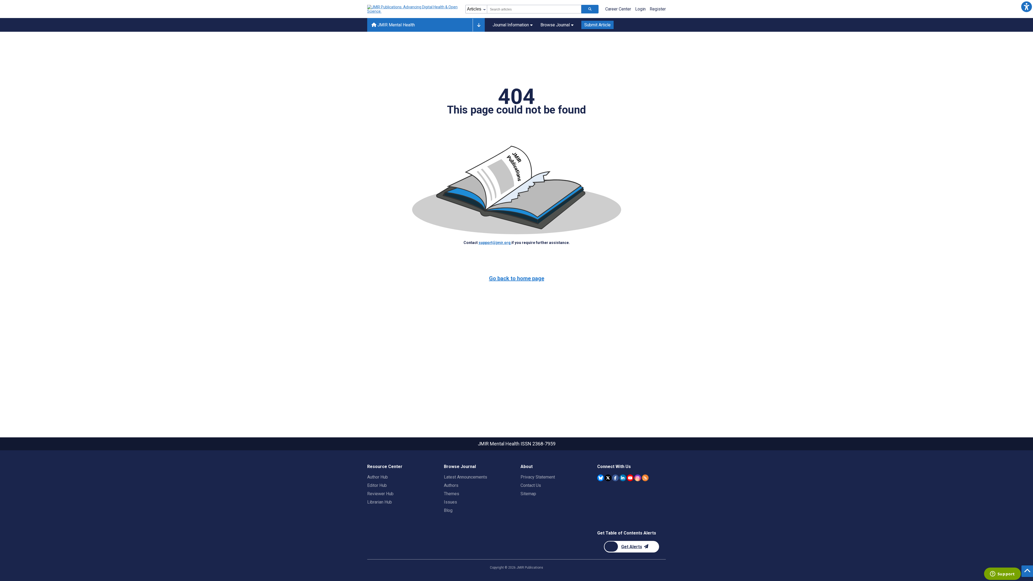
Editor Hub (377, 485)
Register (658, 9)
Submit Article (597, 24)
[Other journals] (479, 25)
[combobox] (534, 9)
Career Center (618, 9)
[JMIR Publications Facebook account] (615, 477)
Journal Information (511, 24)
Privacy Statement (538, 477)
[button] (1026, 7)
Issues (450, 502)
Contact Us (531, 485)
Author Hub (377, 477)
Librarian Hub (379, 502)
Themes (451, 493)
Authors (451, 485)
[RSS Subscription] (645, 477)
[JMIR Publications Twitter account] (608, 477)
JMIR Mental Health (395, 24)
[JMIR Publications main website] (413, 9)
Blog (448, 510)
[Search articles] (590, 9)
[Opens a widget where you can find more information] (1002, 574)
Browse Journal (555, 24)
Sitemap (528, 493)
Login (640, 9)
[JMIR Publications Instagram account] (637, 477)
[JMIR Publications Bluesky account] (600, 477)
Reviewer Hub (380, 493)
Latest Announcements (465, 477)
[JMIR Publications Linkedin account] (623, 477)
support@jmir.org (495, 242)
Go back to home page (516, 278)
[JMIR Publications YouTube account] (630, 477)
